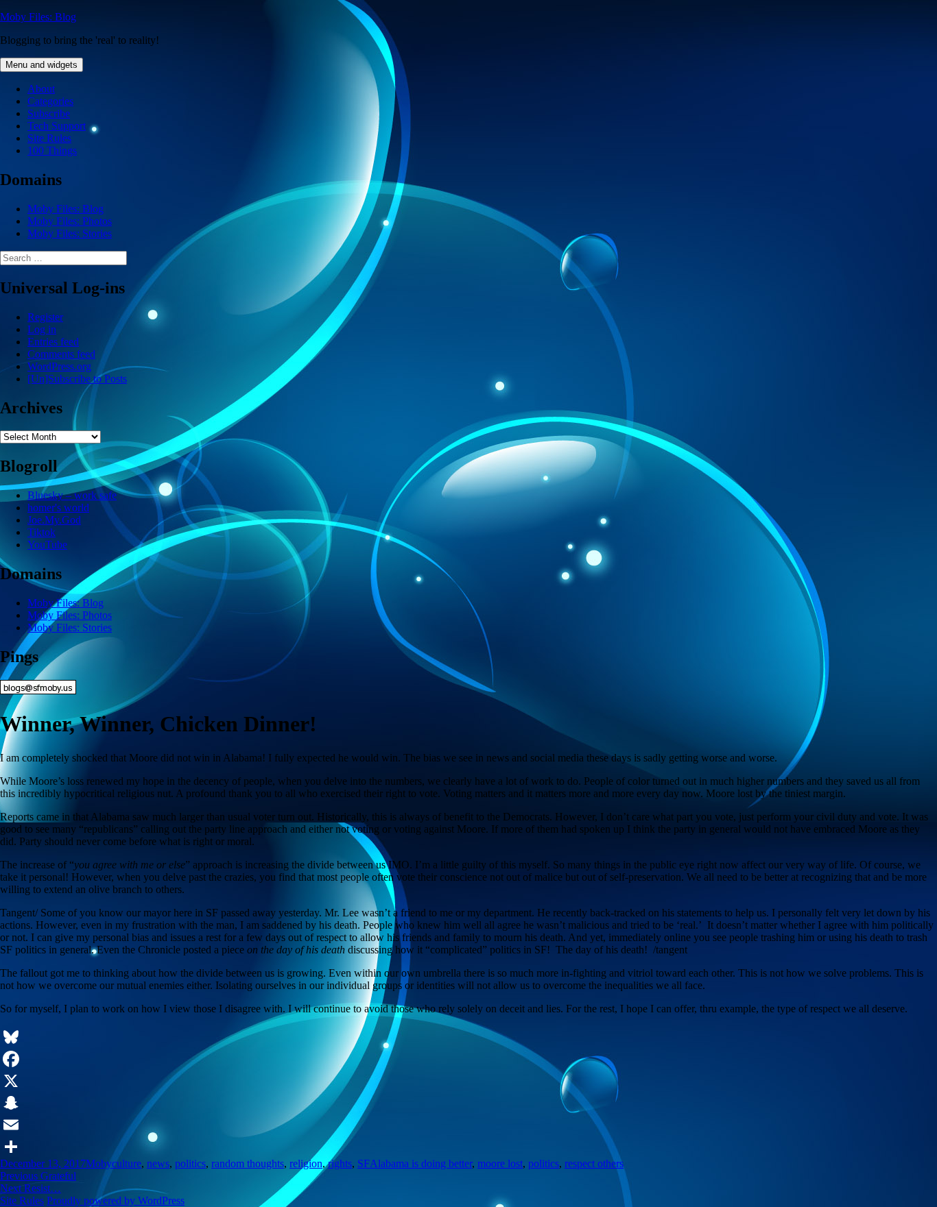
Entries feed (53, 342)
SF (363, 1163)
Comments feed (61, 354)
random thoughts (247, 1163)
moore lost (500, 1163)
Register (45, 317)
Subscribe (48, 113)
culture (126, 1163)
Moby (99, 1163)
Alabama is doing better (421, 1163)
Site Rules (49, 138)
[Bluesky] (468, 1037)
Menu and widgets (41, 65)
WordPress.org (59, 366)
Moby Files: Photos (69, 221)
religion (305, 1163)
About (41, 89)
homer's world (58, 507)
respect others (594, 1163)
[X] (468, 1081)
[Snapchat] (468, 1103)
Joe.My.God (54, 520)
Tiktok (41, 532)
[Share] (468, 1147)
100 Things (52, 150)
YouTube (47, 544)
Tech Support (56, 126)
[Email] (468, 1125)
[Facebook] (468, 1059)
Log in (41, 329)
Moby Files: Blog (38, 17)
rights (340, 1163)
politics (190, 1163)
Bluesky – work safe (72, 495)
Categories (50, 101)
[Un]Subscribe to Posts (77, 379)
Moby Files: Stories (69, 233)
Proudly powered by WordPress (116, 1200)
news (158, 1163)
